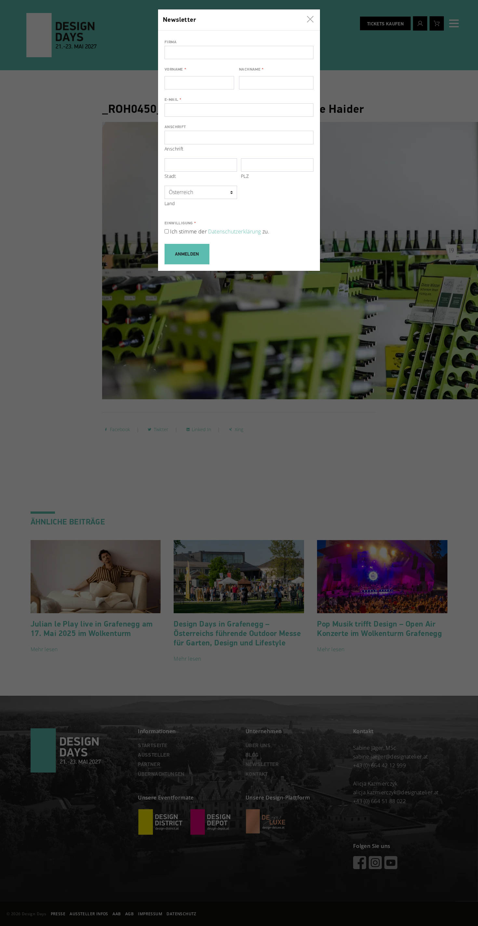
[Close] (310, 17)
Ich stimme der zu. (219, 231)
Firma (171, 42)
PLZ (245, 176)
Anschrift (175, 127)
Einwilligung (180, 223)
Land (170, 203)
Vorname (175, 70)
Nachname (251, 70)
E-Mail (173, 100)
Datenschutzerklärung (234, 231)
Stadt (170, 176)
